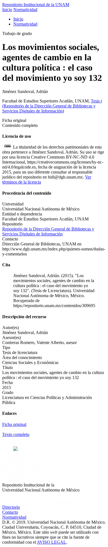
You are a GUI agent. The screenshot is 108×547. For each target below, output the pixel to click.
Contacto (10, 512)
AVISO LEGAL (51, 542)
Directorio (11, 507)
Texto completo (15, 434)
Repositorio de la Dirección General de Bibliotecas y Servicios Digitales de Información (49, 108)
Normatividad (25, 9)
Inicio (7, 9)
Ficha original (14, 424)
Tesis (96, 101)
